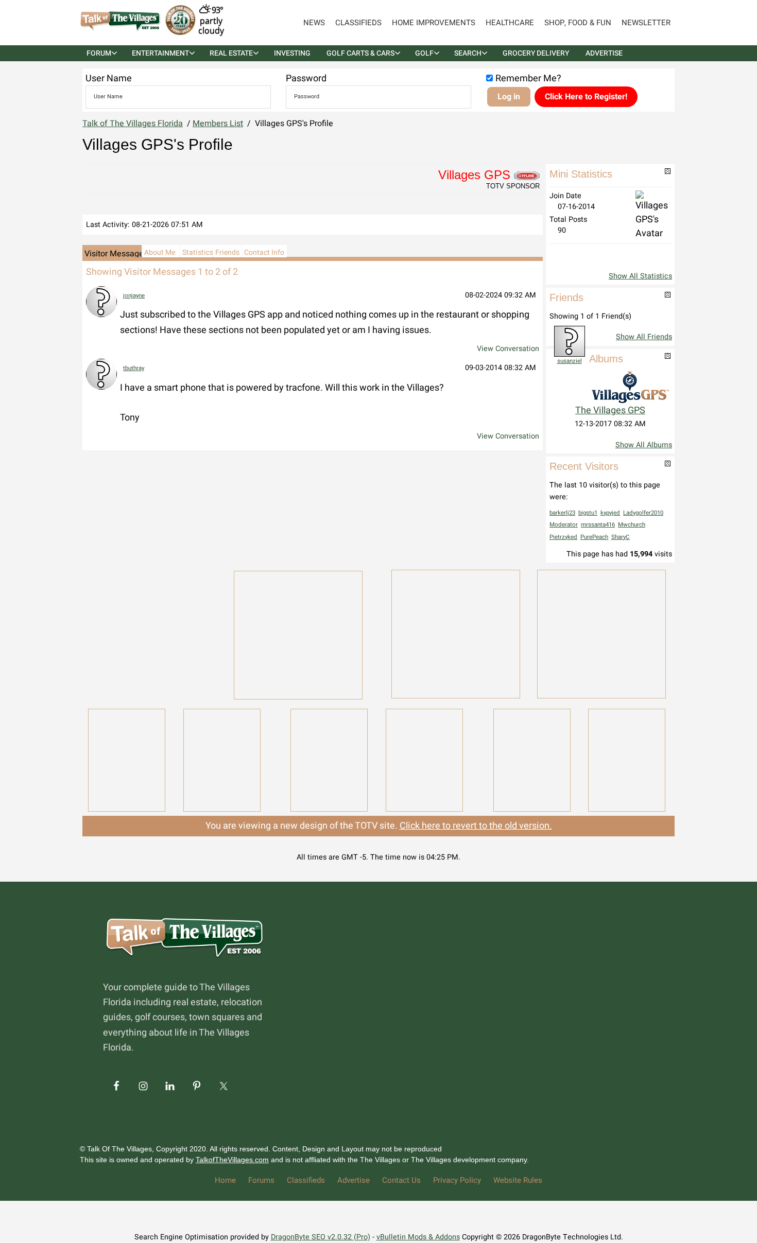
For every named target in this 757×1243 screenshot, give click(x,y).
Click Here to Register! (586, 97)
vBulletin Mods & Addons (418, 1237)
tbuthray (133, 368)
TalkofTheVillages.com (232, 1160)
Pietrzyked (563, 537)
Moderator (563, 524)
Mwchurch (631, 524)
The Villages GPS (610, 410)
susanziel (569, 361)
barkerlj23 (562, 513)
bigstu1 (587, 513)
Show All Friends (644, 336)
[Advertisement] (152, 633)
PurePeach (594, 537)
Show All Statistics (640, 276)
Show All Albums (643, 445)
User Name (108, 78)
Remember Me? (528, 78)
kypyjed (610, 513)
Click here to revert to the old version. (476, 826)
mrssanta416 (598, 524)
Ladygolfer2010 (643, 513)
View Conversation (508, 348)
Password (306, 78)
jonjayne (134, 295)
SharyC (620, 537)
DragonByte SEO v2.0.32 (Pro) (320, 1237)
